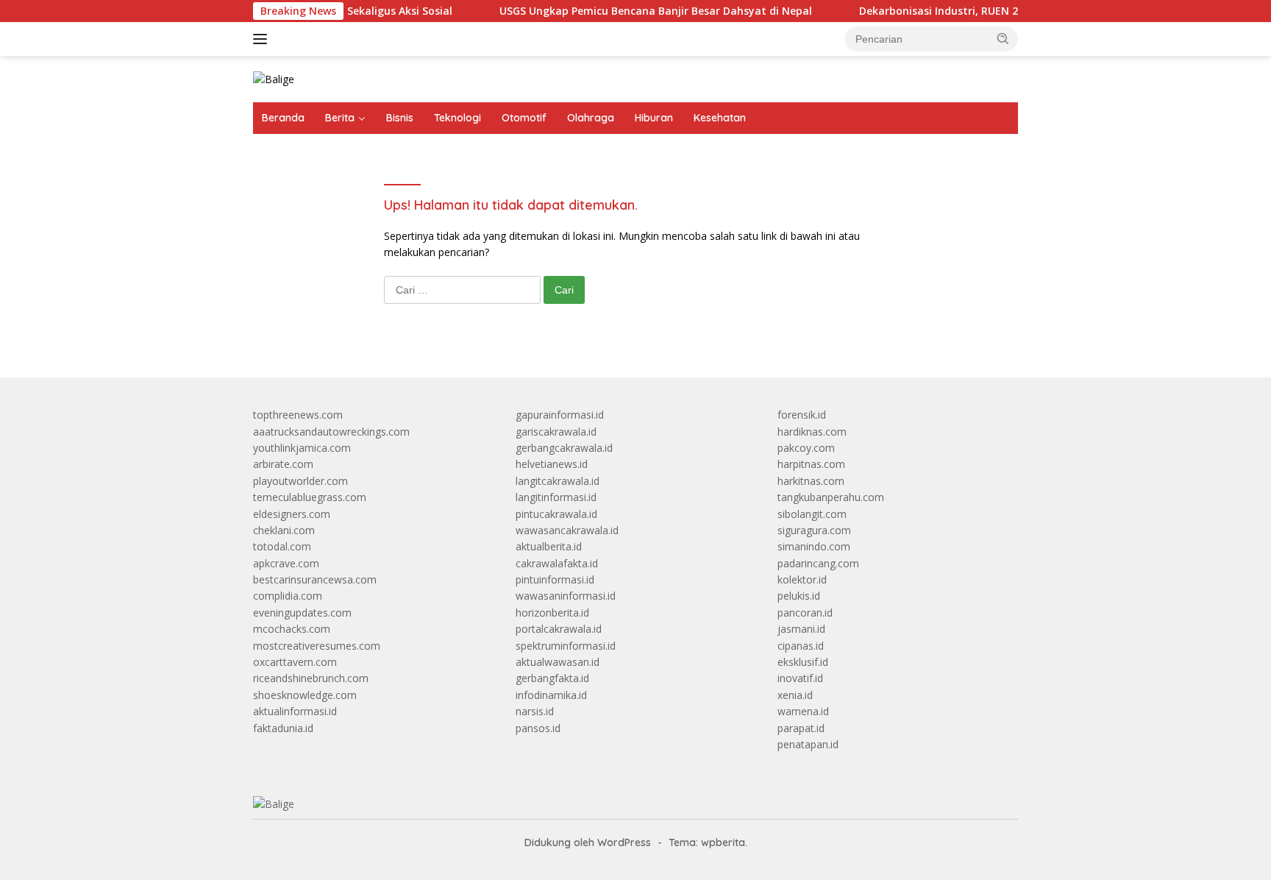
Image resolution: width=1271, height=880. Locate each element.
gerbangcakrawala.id (564, 448)
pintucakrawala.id (556, 514)
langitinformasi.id (556, 497)
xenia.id (795, 695)
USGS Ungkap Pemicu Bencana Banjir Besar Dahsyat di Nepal (635, 11)
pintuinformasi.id (555, 579)
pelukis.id (798, 596)
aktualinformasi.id (295, 711)
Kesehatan (720, 117)
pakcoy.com (806, 448)
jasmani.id (801, 629)
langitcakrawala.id (557, 481)
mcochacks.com (291, 629)
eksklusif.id (802, 662)
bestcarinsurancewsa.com (315, 579)
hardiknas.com (812, 432)
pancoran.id (805, 613)
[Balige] (273, 78)
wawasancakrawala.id (567, 530)
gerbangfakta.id (552, 678)
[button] (1003, 38)
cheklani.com (284, 530)
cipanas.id (800, 646)
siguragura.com (814, 530)
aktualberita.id (549, 546)
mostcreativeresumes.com (316, 646)
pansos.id (538, 728)
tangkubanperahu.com (830, 497)
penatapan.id (808, 744)
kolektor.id (802, 579)
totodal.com (282, 546)
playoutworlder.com (300, 481)
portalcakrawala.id (559, 629)
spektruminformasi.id (566, 646)
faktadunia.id (283, 728)
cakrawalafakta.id (557, 563)
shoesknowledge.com (305, 695)
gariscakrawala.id (556, 432)
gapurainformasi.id (560, 415)
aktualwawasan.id (557, 662)
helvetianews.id (552, 464)
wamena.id (803, 711)
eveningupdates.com (302, 613)
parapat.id (801, 728)
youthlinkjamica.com (302, 448)
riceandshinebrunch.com (311, 678)
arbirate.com (283, 464)
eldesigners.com (291, 514)
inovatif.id (800, 678)
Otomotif (524, 117)
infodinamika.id (551, 695)
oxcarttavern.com (295, 662)
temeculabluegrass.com (309, 497)
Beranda (283, 117)
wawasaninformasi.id (566, 596)
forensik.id (801, 415)
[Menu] (263, 39)
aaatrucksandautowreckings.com (331, 432)
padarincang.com (818, 563)
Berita (340, 117)
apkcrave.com (286, 563)
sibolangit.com (812, 514)
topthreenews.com (298, 415)
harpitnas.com (811, 464)
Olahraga (590, 117)
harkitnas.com (810, 481)
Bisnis (399, 117)
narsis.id (535, 711)
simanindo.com (813, 546)
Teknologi (457, 117)
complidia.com (287, 596)
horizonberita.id (552, 613)
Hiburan (654, 117)
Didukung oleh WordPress (587, 842)
